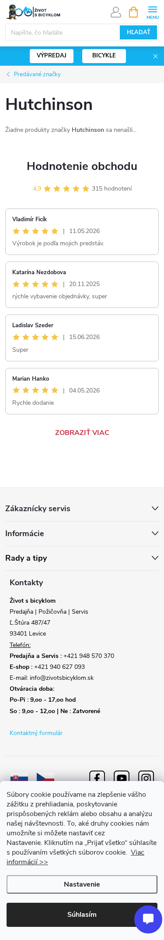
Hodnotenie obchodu (82, 166)
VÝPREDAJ (51, 56)
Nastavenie (82, 884)
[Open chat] (148, 919)
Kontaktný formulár (36, 733)
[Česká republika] (45, 778)
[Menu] (152, 11)
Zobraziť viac (82, 433)
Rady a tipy (26, 558)
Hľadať (138, 32)
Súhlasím (82, 914)
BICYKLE (104, 56)
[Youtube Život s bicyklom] (121, 778)
